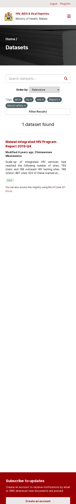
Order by (21, 89)
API (54, 187)
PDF (10, 180)
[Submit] (66, 78)
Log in (53, 3)
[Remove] (20, 99)
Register (65, 3)
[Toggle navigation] (68, 16)
